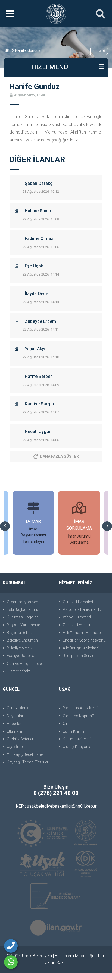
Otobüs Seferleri (20, 739)
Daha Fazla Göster (59, 456)
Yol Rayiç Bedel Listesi (26, 754)
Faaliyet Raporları (21, 655)
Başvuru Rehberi (21, 632)
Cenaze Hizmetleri (78, 602)
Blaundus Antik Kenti (80, 708)
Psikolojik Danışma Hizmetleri (86, 609)
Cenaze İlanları (19, 708)
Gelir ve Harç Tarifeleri (25, 663)
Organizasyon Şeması (26, 602)
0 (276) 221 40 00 (56, 793)
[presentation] (5, 526)
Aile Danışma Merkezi (81, 648)
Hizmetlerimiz (18, 671)
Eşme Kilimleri (74, 731)
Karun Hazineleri (77, 739)
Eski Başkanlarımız (23, 609)
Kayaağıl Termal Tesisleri (28, 762)
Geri (101, 51)
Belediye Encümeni (23, 640)
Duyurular (15, 716)
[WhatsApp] (11, 962)
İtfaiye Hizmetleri (77, 617)
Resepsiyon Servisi (79, 655)
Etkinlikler (15, 731)
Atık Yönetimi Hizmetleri (83, 632)
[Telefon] (11, 946)
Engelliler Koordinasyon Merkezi (86, 640)
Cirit (66, 723)
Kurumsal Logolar (22, 617)
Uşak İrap (15, 746)
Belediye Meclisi (20, 648)
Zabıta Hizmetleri (77, 625)
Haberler (14, 723)
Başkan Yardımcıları (24, 625)
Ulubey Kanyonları (78, 746)
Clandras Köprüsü (78, 716)
